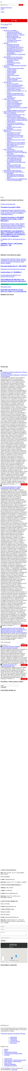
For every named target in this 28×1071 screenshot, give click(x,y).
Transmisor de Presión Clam (7, 666)
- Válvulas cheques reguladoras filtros (13, 1053)
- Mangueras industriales (10, 1064)
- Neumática (7, 1055)
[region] (14, 189)
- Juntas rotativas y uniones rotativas (12, 1061)
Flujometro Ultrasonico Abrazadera (9, 647)
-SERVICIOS (13, 1038)
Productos (4, 27)
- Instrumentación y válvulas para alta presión (15, 1060)
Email (2, 685)
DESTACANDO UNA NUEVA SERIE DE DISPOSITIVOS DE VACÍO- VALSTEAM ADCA (14, 631)
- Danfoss (6, 1049)
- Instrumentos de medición (10, 1052)
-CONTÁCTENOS (15, 1041)
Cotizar (2, 11)
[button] (12, 20)
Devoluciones (13, 1043)
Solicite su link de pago (6, 7)
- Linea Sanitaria (8, 1062)
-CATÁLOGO (13, 1040)
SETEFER (7, 1068)
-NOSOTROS (13, 1037)
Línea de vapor (8, 1058)
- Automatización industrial (10, 1065)
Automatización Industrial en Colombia (10, 488)
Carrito (2, 9)
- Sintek (6, 1050)
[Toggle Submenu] (8, 43)
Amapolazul (14, 1069)
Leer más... (24, 484)
